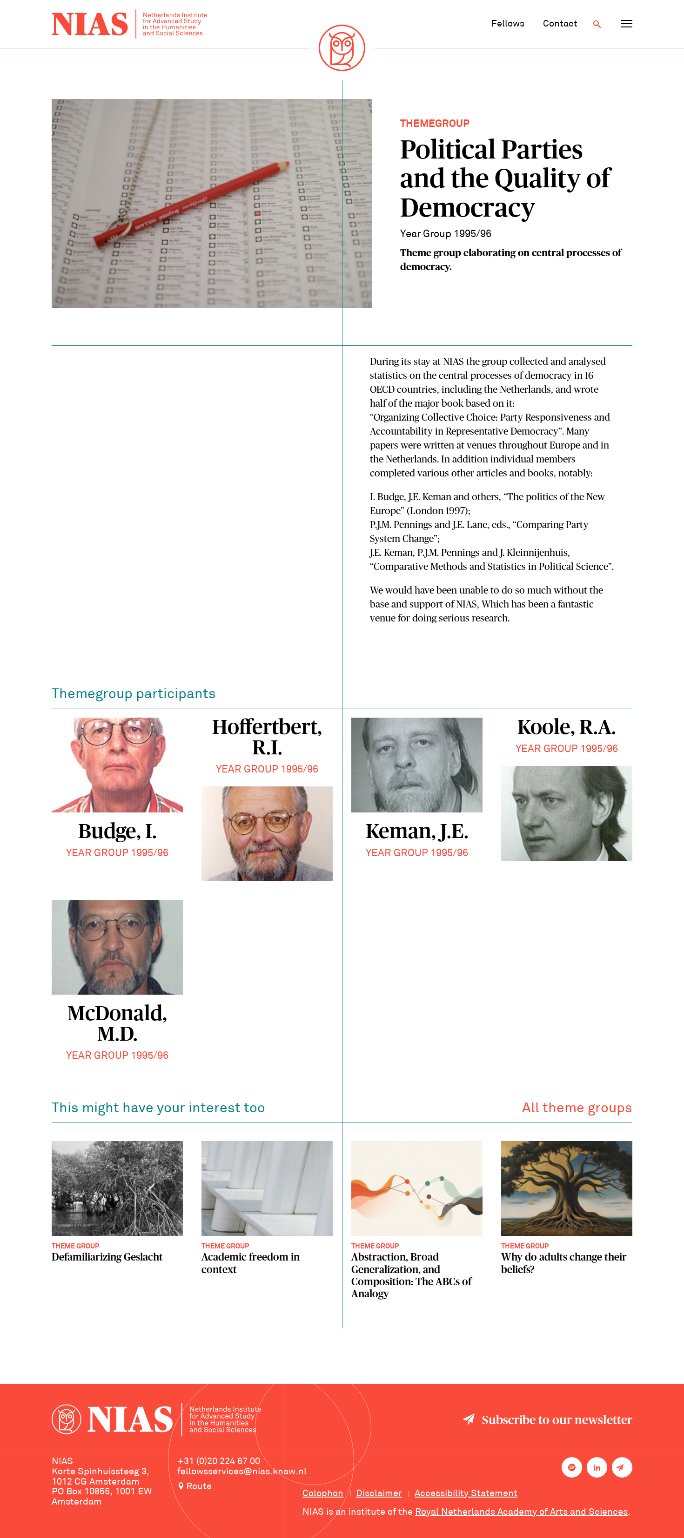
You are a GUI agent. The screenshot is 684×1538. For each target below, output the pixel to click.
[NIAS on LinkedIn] (597, 1467)
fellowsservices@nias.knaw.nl (242, 1472)
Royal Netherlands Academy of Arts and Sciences (521, 1512)
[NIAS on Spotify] (572, 1467)
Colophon (322, 1493)
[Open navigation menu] (627, 24)
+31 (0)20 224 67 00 (218, 1461)
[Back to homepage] (129, 24)
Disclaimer (379, 1493)
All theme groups (577, 1109)
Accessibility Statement (466, 1493)
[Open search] (597, 24)
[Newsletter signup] (622, 1467)
